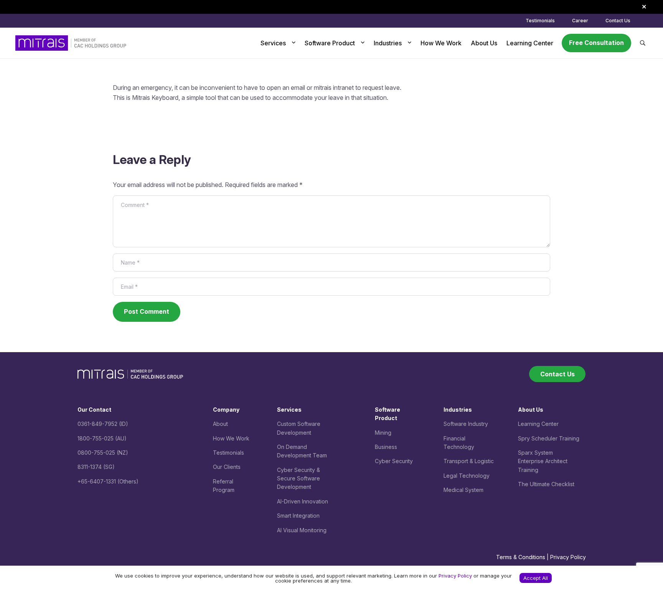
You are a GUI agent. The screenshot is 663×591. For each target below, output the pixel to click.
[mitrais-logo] (70, 43)
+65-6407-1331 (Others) (108, 481)
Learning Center (538, 423)
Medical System (463, 490)
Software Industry (466, 423)
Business (386, 447)
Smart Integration (298, 515)
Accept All (535, 578)
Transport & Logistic (469, 461)
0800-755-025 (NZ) (103, 452)
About (220, 423)
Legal (451, 475)
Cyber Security (394, 461)
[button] (292, 43)
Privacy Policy (568, 557)
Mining (383, 432)
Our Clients (227, 467)
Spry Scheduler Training (548, 438)
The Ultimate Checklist (546, 484)
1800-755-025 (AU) (102, 438)
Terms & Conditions (520, 557)
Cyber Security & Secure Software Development (298, 478)
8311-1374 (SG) (96, 467)
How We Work (231, 438)
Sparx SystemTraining (542, 461)
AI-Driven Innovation (302, 501)
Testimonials (228, 452)
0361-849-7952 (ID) (103, 423)
